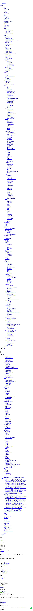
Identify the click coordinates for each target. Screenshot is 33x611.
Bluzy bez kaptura (9, 244)
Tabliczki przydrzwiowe (9, 229)
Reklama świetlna (6, 222)
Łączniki (8, 344)
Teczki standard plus (10, 69)
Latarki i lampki (9, 125)
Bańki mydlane (9, 221)
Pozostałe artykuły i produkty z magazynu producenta (13, 324)
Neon (6, 224)
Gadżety (5, 15)
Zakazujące (8, 232)
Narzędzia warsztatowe (10, 333)
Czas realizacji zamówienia (5, 563)
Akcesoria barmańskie (10, 181)
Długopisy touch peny (10, 101)
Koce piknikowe (9, 167)
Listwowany (7, 78)
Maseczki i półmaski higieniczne (11, 318)
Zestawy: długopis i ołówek (11, 100)
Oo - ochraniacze (9, 283)
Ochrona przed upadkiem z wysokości (11, 340)
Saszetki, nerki (9, 142)
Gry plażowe (9, 168)
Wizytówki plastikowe (9, 58)
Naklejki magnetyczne (9, 38)
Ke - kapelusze (9, 304)
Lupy (8, 111)
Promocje (5, 27)
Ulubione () (1, 5)
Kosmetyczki (9, 145)
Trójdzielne (7, 73)
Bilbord (5, 10)
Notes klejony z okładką (10, 65)
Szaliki (8, 208)
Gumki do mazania (9, 215)
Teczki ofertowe (8, 67)
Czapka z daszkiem (9, 254)
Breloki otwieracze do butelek (11, 91)
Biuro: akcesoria (9, 115)
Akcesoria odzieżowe (8, 291)
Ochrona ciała (7, 262)
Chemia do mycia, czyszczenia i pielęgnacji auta (13, 312)
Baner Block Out (8, 31)
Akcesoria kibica (9, 165)
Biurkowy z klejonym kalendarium (10, 76)
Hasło (1, 600)
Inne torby (8, 136)
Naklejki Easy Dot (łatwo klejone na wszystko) (12, 40)
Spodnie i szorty (8, 259)
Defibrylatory (9, 298)
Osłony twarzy (9, 321)
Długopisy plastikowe (10, 102)
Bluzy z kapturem (9, 243)
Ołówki (8, 104)
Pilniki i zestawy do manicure (11, 149)
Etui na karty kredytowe (10, 141)
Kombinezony (9, 272)
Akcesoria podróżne (10, 144)
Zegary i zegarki (9, 189)
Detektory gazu (9, 297)
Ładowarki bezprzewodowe (11, 197)
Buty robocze (9, 275)
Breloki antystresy (9, 94)
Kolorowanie (9, 217)
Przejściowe (8, 247)
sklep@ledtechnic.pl (3, 587)
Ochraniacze (9, 279)
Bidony (8, 158)
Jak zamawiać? (4, 570)
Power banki (9, 190)
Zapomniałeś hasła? (3, 602)
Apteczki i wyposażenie (10, 293)
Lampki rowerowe (9, 120)
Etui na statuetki (9, 89)
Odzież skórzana (9, 270)
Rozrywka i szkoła (8, 210)
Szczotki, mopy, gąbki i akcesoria (11, 308)
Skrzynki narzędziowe (10, 332)
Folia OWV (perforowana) (9, 44)
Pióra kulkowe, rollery (10, 105)
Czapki (6, 253)
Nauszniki (8, 338)
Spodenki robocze (9, 268)
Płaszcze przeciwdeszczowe (11, 267)
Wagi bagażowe (9, 143)
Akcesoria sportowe (10, 164)
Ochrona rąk (7, 284)
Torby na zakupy (9, 138)
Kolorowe (7, 237)
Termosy (8, 154)
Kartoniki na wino (9, 175)
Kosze (8, 315)
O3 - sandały (9, 282)
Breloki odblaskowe (10, 95)
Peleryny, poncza (9, 200)
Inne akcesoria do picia (10, 161)
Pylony (6, 225)
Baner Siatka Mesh (8, 32)
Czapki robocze (9, 303)
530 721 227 (2, 585)
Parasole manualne (9, 202)
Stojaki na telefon (9, 116)
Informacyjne (9, 233)
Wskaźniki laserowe (10, 195)
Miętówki (8, 184)
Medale (8, 88)
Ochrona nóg (7, 274)
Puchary (8, 87)
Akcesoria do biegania (10, 170)
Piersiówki (8, 155)
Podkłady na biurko (8, 79)
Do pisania (7, 97)
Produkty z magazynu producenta (11, 325)
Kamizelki (8, 204)
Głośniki (8, 191)
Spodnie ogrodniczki (10, 264)
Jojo (7, 212)
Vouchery (7, 71)
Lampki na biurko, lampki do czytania (12, 117)
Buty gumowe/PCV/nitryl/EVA (11, 277)
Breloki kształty (9, 90)
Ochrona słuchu (8, 337)
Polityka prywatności (5, 572)
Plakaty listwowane (8, 49)
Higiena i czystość (8, 305)
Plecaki (8, 134)
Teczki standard (9, 68)
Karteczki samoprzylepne (10, 110)
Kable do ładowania (10, 193)
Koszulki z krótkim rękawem (9, 345)
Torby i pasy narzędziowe (10, 328)
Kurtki (8, 209)
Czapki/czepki (9, 301)
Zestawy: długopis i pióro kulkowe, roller (12, 98)
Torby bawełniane (8, 81)
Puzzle (8, 213)
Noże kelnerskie (9, 177)
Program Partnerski (4, 565)
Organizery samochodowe (10, 122)
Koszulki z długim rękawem (9, 240)
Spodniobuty (9, 280)
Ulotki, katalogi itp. (6, 59)
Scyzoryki (8, 129)
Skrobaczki (8, 123)
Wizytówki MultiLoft (8, 56)
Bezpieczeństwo (9, 121)
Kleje (8, 313)
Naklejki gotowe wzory (9, 41)
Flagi (4, 24)
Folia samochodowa (8, 43)
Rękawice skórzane (10, 288)
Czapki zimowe (9, 207)
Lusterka (8, 146)
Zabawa (8, 211)
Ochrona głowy (8, 300)
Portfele (8, 140)
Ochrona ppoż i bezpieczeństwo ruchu (11, 292)
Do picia (7, 151)
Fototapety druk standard (9, 51)
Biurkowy (7, 75)
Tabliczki (5, 227)
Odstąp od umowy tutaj (3, 591)
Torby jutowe (7, 82)
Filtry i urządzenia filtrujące (11, 319)
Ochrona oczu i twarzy (9, 320)
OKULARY (9, 323)
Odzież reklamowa (6, 22)
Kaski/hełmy (9, 302)
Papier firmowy (8, 70)
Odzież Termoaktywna (9, 251)
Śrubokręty (8, 128)
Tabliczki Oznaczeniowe (9, 230)
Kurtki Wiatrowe (9, 248)
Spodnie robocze (9, 269)
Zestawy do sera (9, 178)
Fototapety (5, 11)
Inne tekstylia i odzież (10, 203)
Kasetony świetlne (8, 223)
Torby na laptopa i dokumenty (11, 135)
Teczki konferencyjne (10, 109)
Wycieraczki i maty (9, 314)
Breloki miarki (9, 96)
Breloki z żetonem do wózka (11, 93)
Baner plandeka (8, 34)
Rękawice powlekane (10, 285)
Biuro (6, 108)
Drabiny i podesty (9, 336)
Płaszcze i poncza (9, 273)
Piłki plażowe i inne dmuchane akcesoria (12, 171)
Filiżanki (8, 152)
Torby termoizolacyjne (10, 137)
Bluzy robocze (9, 263)
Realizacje (3, 562)
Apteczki (8, 147)
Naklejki (5, 8)
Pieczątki (5, 20)
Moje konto (3, 578)
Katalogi (7, 60)
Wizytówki (5, 12)
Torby (4, 14)
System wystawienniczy (7, 18)
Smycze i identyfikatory (10, 114)
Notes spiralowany (9, 66)
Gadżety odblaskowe (6, 16)
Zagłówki (8, 150)
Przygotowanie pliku (5, 571)
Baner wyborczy (8, 29)
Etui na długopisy (9, 106)
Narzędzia (7, 119)
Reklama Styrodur (6, 17)
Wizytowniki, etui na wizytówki (11, 113)
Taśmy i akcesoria (9, 334)
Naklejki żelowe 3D (6, 26)
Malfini (8, 258)
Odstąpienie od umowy (5, 573)
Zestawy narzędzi (9, 126)
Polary (6, 242)
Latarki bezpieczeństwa (10, 124)
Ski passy (8, 163)
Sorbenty (8, 307)
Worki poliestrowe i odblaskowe (10, 84)
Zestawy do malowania (10, 218)
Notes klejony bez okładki (10, 64)
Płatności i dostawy (4, 564)
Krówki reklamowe (6, 25)
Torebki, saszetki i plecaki (10, 326)
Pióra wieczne (9, 107)
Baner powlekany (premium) (9, 30)
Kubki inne (8, 153)
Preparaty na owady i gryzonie (11, 309)
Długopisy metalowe (10, 99)
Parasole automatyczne (10, 201)
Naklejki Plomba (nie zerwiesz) (10, 39)
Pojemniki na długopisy (10, 112)
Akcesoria (7, 257)
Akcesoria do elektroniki (10, 118)
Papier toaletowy (9, 311)
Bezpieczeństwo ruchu (10, 294)
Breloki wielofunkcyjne (10, 92)
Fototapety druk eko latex (9, 52)
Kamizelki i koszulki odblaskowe (8, 21)
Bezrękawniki (7, 250)
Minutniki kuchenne (10, 180)
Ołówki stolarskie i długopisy (11, 130)
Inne (6, 199)
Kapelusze (8, 205)
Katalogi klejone (9, 62)
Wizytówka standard (8, 54)
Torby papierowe (9, 139)
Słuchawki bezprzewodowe (11, 198)
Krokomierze (9, 173)
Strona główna (4, 3)
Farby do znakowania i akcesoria (11, 295)
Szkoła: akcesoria (9, 214)
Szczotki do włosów (10, 148)
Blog (2, 566)
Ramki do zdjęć (9, 182)
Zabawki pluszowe (9, 219)
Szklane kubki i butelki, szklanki (11, 160)
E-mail (1, 599)
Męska (8, 252)
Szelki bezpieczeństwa (10, 343)
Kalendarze (5, 72)
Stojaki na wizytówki (8, 57)
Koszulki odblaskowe (8, 238)
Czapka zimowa (9, 255)
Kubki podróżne (9, 159)
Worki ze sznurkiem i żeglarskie (11, 133)
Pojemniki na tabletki (10, 185)
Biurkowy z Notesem (8, 77)
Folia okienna (7, 46)
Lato (7, 169)
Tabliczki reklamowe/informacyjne (10, 228)
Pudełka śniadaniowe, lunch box (11, 179)
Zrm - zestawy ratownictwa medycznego (12, 299)
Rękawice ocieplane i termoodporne (12, 287)
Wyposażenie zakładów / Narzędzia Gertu (11, 330)
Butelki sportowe (9, 157)
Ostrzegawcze (9, 231)
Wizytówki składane (8, 55)
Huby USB (8, 192)
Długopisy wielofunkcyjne (10, 103)
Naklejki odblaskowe (8, 37)
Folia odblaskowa (8, 45)
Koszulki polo (7, 241)
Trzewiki (8, 278)
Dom (6, 174)
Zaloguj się (1, 540)
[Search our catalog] (8, 550)
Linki (8, 341)
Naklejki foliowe (8, 36)
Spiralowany (7, 74)
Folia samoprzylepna (6, 9)
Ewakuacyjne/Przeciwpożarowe (11, 234)
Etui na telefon (9, 172)
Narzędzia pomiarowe (10, 335)
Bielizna (8, 271)
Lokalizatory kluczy (10, 194)
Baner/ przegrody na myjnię (9, 33)
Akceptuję (2, 609)
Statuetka (7, 86)
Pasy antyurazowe (9, 327)
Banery (5, 7)
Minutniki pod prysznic (10, 183)
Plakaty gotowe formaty (9, 47)
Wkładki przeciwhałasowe (10, 339)
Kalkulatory (8, 187)
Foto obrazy (5, 19)
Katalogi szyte (9, 61)
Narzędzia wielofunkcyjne (10, 127)
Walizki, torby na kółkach (10, 132)
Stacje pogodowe (9, 188)
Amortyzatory (9, 342)
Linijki (8, 220)
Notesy (6, 63)
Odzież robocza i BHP (7, 23)
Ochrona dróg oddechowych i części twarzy (11, 317)
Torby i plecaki (8, 131)
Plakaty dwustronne (8, 48)
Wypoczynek (7, 162)
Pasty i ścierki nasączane (10, 310)
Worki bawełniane (8, 83)
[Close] (0, 352)
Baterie (8, 329)
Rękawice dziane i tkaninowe (11, 289)
